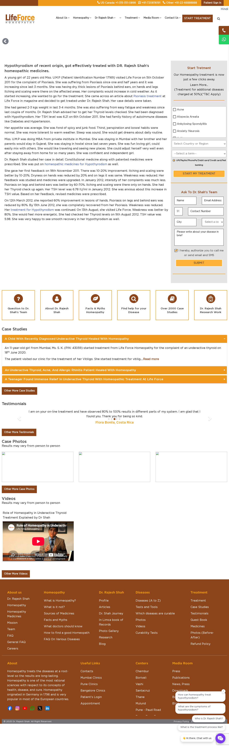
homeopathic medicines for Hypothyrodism (76, 164)
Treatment (198, 600)
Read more (151, 359)
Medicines (198, 626)
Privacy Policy (181, 721)
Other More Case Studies (19, 391)
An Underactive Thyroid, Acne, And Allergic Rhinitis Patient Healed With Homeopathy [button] (70, 370)
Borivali (141, 677)
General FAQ (16, 642)
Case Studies (200, 607)
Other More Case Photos (19, 489)
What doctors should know (63, 626)
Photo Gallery (109, 631)
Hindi (224, 9)
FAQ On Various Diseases (62, 639)
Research (105, 637)
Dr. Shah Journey (111, 613)
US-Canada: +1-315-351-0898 (118, 3)
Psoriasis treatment (147, 96)
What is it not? (54, 607)
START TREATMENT (197, 18)
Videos (140, 626)
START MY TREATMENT (199, 173)
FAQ (10, 635)
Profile (104, 600)
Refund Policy (200, 644)
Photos (141, 620)
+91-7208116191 (151, 3)
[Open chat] (220, 738)
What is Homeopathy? (60, 600)
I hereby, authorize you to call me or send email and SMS (201, 253)
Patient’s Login (91, 697)
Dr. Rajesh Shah (18, 598)
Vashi (139, 684)
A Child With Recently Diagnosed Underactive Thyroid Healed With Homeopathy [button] (67, 338)
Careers (12, 648)
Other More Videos (16, 574)
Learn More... (199, 85)
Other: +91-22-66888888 (181, 3)
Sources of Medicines (59, 613)
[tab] (114, 339)
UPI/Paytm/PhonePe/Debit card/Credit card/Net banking (201, 162)
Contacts (87, 671)
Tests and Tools (147, 607)
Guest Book (199, 620)
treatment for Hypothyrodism (32, 209)
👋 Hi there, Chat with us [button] (197, 738)
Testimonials (199, 613)
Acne (180, 109)
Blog (102, 644)
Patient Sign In (212, 3)
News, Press (181, 684)
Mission (12, 622)
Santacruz (143, 690)
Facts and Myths (55, 620)
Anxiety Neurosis (188, 131)
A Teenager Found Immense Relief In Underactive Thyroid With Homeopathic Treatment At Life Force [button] (84, 379)
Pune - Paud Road (148, 710)
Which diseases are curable (155, 613)
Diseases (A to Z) (148, 600)
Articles (104, 607)
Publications (181, 677)
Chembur (142, 671)
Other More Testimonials (19, 432)
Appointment (90, 703)
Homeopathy (16, 605)
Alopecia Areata (188, 116)
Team (11, 629)
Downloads (180, 690)
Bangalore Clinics (93, 690)
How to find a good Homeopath (66, 632)
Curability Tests (147, 632)
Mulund (141, 703)
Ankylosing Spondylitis (192, 124)
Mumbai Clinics (91, 677)
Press (176, 671)
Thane (140, 697)
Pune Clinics (89, 684)
